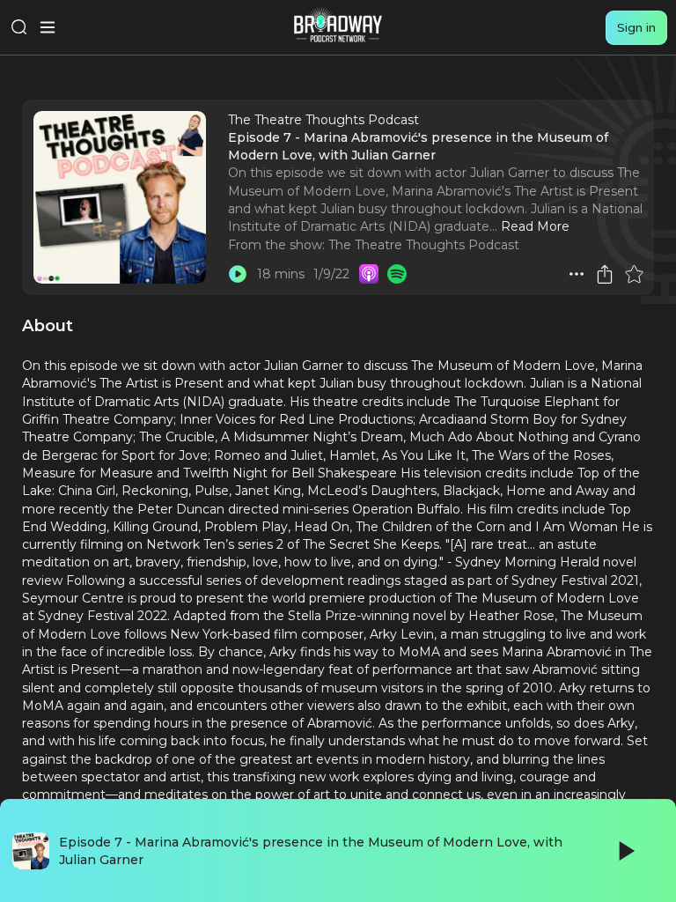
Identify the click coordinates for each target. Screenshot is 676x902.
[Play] (625, 851)
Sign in (636, 27)
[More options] (576, 274)
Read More (535, 226)
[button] (576, 274)
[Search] (19, 27)
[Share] (604, 274)
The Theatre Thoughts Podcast (423, 245)
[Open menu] (47, 27)
